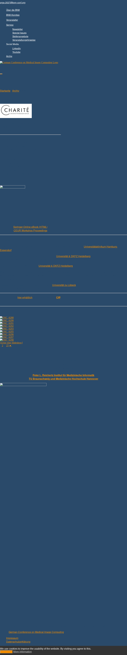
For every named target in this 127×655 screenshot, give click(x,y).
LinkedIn (16, 48)
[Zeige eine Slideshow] (11, 342)
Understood (6, 652)
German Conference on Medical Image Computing (36, 632)
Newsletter (17, 29)
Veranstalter (12, 19)
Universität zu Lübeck (64, 285)
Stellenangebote (20, 36)
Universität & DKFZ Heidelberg (73, 256)
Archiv (9, 56)
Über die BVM (13, 9)
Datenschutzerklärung (18, 641)
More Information (22, 651)
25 (7, 345)
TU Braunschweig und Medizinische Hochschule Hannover (63, 378)
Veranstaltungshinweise (23, 39)
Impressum (12, 638)
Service (9, 24)
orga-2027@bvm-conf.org (12, 2)
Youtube (16, 52)
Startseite (5, 90)
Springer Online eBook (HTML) (30, 227)
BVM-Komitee (13, 14)
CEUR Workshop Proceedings (30, 230)
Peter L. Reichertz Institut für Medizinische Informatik (63, 375)
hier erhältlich (25, 297)
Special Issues (19, 32)
